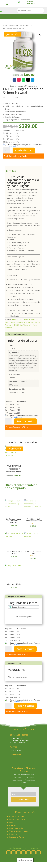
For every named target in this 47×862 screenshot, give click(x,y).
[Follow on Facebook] (14, 80)
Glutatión (34, 319)
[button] (40, 35)
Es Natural (6, 25)
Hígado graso (10, 322)
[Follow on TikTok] (33, 852)
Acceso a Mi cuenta (17, 819)
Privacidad (13, 834)
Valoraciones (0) (14, 663)
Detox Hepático (24, 319)
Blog (11, 822)
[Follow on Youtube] (39, 852)
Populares (19, 322)
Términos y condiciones (18, 831)
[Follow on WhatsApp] (23, 80)
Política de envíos (16, 828)
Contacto (30, 1)
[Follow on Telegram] (32, 80)
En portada (14, 25)
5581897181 (16, 754)
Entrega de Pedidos (19, 734)
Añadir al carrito (23, 150)
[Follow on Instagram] (19, 80)
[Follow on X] (28, 80)
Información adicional (17, 334)
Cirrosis (15, 319)
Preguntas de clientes (16, 596)
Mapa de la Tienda (16, 837)
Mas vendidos (24, 25)
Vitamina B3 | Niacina (32, 322)
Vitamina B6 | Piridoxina (14, 325)
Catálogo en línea (16, 816)
